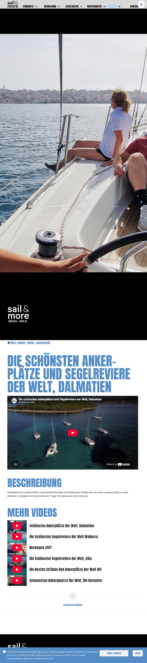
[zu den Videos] (72, 596)
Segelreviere (43, 343)
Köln (12, 343)
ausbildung (50, 6)
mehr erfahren (114, 653)
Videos (30, 343)
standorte (28, 6)
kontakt (134, 6)
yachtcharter (94, 6)
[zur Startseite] (12, 7)
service (113, 6)
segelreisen (72, 6)
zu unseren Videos (72, 605)
